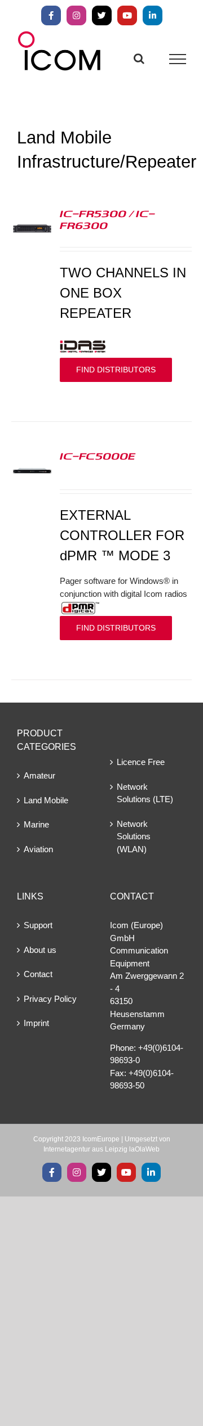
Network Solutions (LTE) (145, 793)
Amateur (39, 775)
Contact (38, 974)
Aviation (38, 849)
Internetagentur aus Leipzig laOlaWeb (101, 1149)
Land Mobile (46, 800)
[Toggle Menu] (178, 59)
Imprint (36, 1023)
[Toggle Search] (139, 58)
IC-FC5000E (97, 455)
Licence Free (141, 762)
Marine (36, 824)
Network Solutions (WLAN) (134, 836)
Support (38, 925)
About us (40, 950)
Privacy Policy (50, 999)
